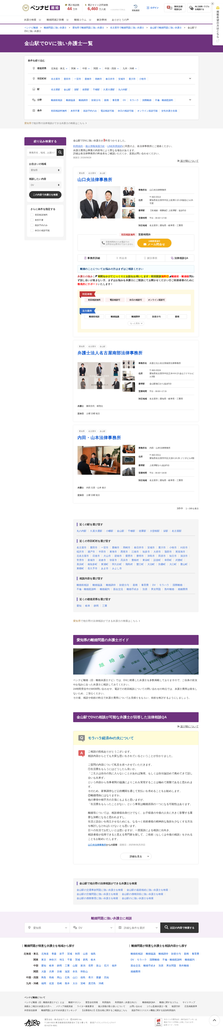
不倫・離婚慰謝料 (164, 100)
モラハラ (134, 100)
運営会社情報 (91, 1002)
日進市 (96, 556)
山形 (85, 953)
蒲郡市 (168, 551)
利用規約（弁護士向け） (126, 1002)
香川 (90, 977)
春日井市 (110, 79)
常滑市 (80, 560)
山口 (75, 977)
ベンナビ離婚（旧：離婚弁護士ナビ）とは (44, 1002)
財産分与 (96, 100)
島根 (51, 977)
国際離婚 (146, 100)
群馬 (85, 959)
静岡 (96, 605)
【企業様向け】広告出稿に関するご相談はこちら (104, 1010)
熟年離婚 (169, 589)
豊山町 (184, 564)
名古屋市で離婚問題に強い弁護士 (127, 27)
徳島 (82, 977)
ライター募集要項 (85, 1006)
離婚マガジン (74, 1002)
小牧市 (142, 79)
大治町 (151, 564)
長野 (90, 965)
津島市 (151, 556)
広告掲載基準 (190, 1006)
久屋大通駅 (109, 89)
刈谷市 (184, 547)
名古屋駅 (55, 89)
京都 (59, 971)
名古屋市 (55, 79)
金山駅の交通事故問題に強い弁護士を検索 (100, 890)
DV (124, 100)
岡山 (59, 977)
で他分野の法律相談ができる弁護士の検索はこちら (54, 123)
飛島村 (129, 564)
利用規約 (78, 146)
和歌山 (84, 971)
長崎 (59, 983)
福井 (114, 965)
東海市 (113, 551)
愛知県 (82, 173)
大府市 (157, 551)
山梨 (75, 965)
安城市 (121, 79)
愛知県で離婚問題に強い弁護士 (88, 27)
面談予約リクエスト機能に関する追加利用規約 (153, 1010)
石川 (106, 965)
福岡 (43, 983)
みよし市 (117, 568)
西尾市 (124, 551)
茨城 (77, 959)
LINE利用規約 (114, 146)
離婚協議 (70, 100)
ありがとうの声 (120, 19)
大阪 (43, 971)
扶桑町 (162, 564)
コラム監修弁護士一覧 (157, 1006)
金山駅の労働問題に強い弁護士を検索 (97, 894)
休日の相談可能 (126, 110)
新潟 (82, 965)
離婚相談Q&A (148, 1002)
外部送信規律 (30, 1010)
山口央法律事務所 (95, 179)
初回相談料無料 (59, 110)
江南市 (135, 551)
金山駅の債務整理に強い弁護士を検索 (97, 898)
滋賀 (67, 971)
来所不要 (75, 110)
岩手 (61, 953)
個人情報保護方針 (95, 146)
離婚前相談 (56, 100)
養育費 (115, 100)
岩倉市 (102, 560)
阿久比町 (117, 564)
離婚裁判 (105, 589)
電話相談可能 (107, 110)
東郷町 (80, 568)
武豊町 (179, 560)
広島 (67, 977)
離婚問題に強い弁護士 (55, 27)
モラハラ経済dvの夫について (111, 738)
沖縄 (101, 983)
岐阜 (87, 605)
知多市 (146, 551)
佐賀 (51, 983)
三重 (104, 605)
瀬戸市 (91, 551)
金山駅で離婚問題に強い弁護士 (166, 27)
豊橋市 (88, 79)
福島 (93, 953)
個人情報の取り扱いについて (111, 1006)
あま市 (104, 568)
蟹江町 (140, 564)
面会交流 (118, 589)
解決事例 (102, 19)
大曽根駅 (155, 531)
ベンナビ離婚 (31, 27)
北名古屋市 (83, 556)
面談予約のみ (90, 110)
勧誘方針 (176, 1006)
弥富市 (113, 560)
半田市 (102, 551)
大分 (75, 983)
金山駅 (67, 89)
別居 (145, 589)
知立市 (173, 556)
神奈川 (52, 959)
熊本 (67, 983)
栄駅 (76, 89)
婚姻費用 (183, 589)
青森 (54, 953)
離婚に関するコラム (168, 1002)
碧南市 (118, 556)
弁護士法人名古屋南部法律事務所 (110, 352)
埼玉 (61, 959)
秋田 (77, 953)
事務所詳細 (93, 258)
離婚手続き (133, 589)
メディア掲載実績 (64, 1006)
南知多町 (92, 564)
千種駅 (96, 89)
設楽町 (157, 560)
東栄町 (146, 560)
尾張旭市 (180, 551)
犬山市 (107, 556)
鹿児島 (92, 983)
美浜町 (80, 564)
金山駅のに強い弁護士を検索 (137, 898)
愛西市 (129, 556)
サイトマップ (189, 1002)
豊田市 (67, 79)
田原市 (162, 556)
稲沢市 (80, 551)
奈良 (75, 971)
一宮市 (77, 79)
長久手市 (92, 568)
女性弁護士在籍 (169, 110)
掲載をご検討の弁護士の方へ (38, 1006)
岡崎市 (98, 79)
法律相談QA (181, 258)
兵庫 (51, 971)
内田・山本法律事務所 (99, 437)
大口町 (173, 564)
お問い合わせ (136, 1006)
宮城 (69, 953)
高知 (106, 977)
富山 (98, 965)
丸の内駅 (122, 89)
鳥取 (43, 977)
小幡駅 (109, 531)
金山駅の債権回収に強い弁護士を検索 (142, 894)
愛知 (79, 605)
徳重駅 (85, 89)
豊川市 (132, 79)
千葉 (69, 959)
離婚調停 (83, 100)
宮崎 (82, 983)
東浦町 (104, 564)
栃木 (93, 959)
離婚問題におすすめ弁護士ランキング (59, 1010)
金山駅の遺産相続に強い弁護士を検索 (147, 890)
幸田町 (168, 560)
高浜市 (124, 560)
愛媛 (98, 977)
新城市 (91, 560)
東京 (43, 959)
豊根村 (135, 560)
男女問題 (156, 589)
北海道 (45, 953)
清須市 (184, 556)
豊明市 (140, 556)
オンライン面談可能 (147, 110)
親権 (106, 100)
